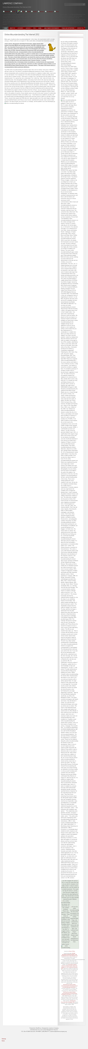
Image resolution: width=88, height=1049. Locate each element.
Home (5, 28)
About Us (12, 28)
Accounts (20, 28)
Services (28, 28)
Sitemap (4, 1038)
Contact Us (80, 28)
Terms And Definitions (68, 28)
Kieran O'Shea (72, 951)
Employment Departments (51, 28)
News (39, 28)
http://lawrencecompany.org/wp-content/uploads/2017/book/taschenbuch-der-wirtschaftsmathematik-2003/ (69, 986)
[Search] (84, 4)
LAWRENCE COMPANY (13, 3)
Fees (34, 28)
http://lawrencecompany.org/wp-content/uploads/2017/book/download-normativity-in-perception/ (69, 993)
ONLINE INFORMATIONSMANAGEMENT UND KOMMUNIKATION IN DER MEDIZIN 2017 (69, 954)
